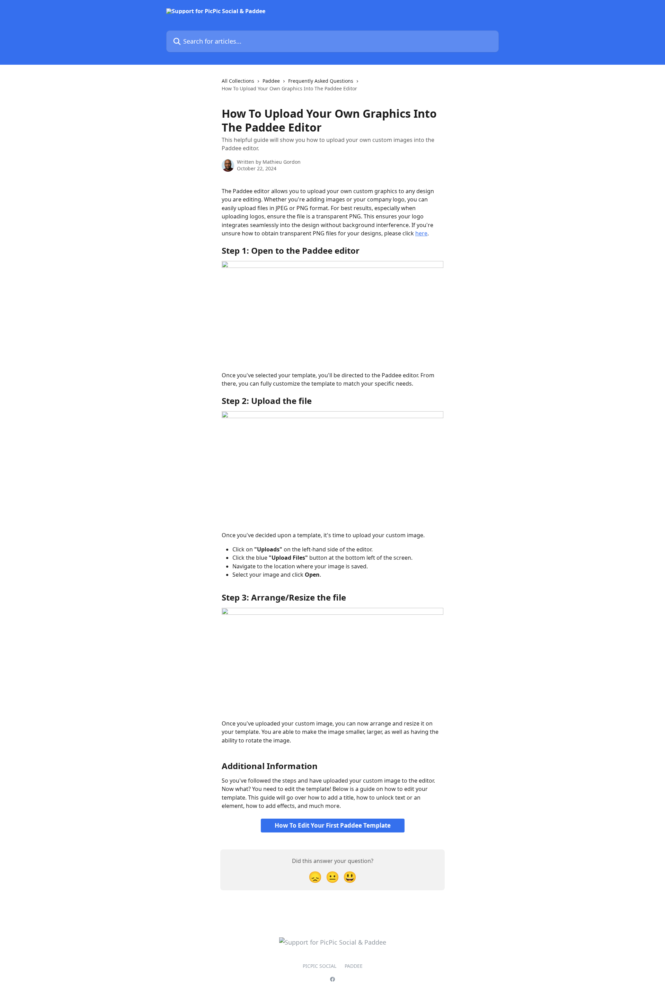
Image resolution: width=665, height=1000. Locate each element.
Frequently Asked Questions (320, 81)
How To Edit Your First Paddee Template (333, 825)
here (421, 233)
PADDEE (354, 966)
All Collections (238, 81)
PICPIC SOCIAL (319, 966)
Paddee (271, 81)
